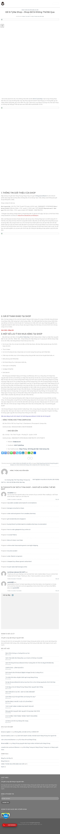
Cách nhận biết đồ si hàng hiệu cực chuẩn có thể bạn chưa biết (23, 658)
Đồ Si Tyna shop (41, 464)
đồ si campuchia (33, 464)
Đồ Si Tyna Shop (38, 98)
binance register (6, 732)
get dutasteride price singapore (16, 519)
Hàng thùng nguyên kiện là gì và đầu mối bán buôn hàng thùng (31, 743)
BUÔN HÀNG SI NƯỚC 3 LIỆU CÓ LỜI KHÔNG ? (19, 701)
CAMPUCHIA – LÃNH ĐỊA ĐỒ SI (14, 667)
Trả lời (57, 499)
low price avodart (12, 551)
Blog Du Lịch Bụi (6, 758)
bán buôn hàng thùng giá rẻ (51, 463)
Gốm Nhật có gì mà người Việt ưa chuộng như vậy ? (20, 696)
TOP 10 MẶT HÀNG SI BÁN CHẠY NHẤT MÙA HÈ (19, 706)
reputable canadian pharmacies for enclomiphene (22, 503)
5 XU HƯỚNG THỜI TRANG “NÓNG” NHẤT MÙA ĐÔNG (21, 716)
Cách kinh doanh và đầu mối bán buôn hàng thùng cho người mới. (36, 735)
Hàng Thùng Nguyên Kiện (37, 16)
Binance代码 (4, 743)
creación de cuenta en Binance (10, 747)
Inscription (10, 492)
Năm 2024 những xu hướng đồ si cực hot (17, 653)
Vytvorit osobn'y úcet (7, 735)
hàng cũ (48, 464)
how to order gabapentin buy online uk (18, 529)
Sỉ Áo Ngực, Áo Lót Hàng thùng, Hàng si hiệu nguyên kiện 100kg (24, 687)
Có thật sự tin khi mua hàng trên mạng (16, 721)
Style (2, 766)
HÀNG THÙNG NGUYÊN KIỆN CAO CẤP (30, 9)
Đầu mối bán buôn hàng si (23, 464)
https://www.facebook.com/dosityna (27, 215)
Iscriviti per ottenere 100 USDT (16, 572)
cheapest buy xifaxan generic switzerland (19, 561)
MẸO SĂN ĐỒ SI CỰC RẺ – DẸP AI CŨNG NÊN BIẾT (20, 692)
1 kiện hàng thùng (41, 463)
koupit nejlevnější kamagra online (17, 567)
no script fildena (12, 535)
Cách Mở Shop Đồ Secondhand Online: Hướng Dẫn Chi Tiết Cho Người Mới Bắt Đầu (29, 663)
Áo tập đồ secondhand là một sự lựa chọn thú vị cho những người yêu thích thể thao (30, 682)
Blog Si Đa (4, 761)
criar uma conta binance (8, 739)
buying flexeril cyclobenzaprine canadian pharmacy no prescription (27, 524)
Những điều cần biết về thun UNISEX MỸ (27, 732)
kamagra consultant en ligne (15, 508)
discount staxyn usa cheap (15, 540)
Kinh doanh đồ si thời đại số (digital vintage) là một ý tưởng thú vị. (24, 672)
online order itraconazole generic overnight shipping (22, 545)
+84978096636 (12, 825)
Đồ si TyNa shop (24, 337)
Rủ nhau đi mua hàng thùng (27, 739)
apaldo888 (10, 582)
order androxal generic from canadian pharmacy (21, 513)
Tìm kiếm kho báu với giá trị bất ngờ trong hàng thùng (21, 677)
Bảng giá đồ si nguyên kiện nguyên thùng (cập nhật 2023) (22, 711)
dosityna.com (13, 464)
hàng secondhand (41, 196)
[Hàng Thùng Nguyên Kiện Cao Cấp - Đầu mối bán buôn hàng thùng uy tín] (2, 4)
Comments (8, 654)
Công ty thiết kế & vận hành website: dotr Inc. (30, 824)
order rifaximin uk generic (14, 556)
